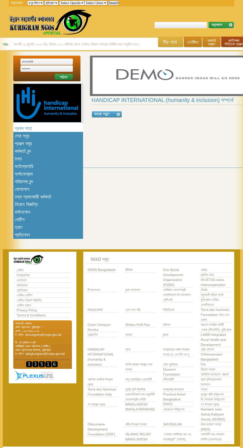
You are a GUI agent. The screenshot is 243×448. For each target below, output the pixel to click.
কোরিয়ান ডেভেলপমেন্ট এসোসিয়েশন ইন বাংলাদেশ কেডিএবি (177, 295)
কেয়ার (204, 270)
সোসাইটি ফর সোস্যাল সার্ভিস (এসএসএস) (212, 437)
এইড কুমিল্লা (170, 364)
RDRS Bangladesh (102, 270)
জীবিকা (129, 270)
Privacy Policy (27, 310)
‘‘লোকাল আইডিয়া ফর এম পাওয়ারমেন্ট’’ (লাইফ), (177, 437)
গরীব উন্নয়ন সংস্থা (136, 424)
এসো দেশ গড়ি (133, 310)
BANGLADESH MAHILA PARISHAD (140, 407)
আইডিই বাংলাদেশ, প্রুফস (215, 374)
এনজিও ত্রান (24, 305)
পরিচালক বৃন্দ (24, 181)
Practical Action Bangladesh (174, 397)
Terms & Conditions (31, 315)
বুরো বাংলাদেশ (132, 290)
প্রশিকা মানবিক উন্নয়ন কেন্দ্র (100, 382)
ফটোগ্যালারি (24, 166)
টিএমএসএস (94, 290)
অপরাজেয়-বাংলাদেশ (173, 389)
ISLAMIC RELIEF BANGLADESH (138, 437)
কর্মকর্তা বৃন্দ (23, 151)
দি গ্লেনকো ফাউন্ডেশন (212, 399)
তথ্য (18, 158)
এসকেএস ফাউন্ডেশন (173, 409)
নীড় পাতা (170, 42)
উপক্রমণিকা (23, 275)
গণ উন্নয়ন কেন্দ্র (210, 404)
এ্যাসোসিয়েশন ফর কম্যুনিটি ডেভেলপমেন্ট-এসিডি (140, 397)
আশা (128, 349)
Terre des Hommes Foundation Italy (102, 392)
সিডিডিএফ (168, 310)
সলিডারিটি (168, 379)
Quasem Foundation (171, 372)
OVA (204, 290)
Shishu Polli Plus (137, 325)
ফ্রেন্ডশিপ (93, 335)
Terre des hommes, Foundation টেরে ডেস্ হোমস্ (215, 315)
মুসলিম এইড (207, 275)
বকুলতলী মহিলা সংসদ (212, 295)
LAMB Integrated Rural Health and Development (213, 340)
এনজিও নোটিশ (24, 295)
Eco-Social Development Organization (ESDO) (173, 277)
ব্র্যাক (165, 335)
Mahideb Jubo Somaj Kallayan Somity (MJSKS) (213, 414)
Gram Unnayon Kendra (99, 327)
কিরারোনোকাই (95, 310)
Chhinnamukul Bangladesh (211, 357)
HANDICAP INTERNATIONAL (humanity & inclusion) (101, 357)
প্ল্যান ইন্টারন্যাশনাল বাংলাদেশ (211, 382)
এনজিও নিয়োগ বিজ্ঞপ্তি (29, 300)
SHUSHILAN (172, 424)
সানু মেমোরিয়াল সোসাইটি (138, 379)
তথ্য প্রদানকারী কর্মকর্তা (33, 196)
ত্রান (18, 227)
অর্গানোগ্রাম (24, 174)
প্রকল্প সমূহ (23, 143)
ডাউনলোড (22, 212)
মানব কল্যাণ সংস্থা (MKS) (211, 427)
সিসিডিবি (168, 404)
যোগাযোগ (22, 189)
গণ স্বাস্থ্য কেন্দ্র (96, 404)
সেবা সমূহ (22, 136)
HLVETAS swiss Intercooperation (213, 282)
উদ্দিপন (166, 325)
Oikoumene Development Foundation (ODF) (101, 429)
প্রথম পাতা (23, 128)
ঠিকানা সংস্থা (208, 369)
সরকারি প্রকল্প (211, 42)
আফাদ (128, 335)
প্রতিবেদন (22, 234)
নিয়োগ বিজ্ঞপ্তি (26, 204)
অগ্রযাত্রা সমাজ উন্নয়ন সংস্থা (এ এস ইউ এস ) (176, 352)
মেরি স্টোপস (207, 349)
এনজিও (193, 42)
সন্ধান (204, 389)
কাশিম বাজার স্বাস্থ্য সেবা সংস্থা (138, 367)
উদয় (203, 364)
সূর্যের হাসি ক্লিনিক (135, 389)
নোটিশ (19, 219)
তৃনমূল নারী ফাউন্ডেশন (212, 394)
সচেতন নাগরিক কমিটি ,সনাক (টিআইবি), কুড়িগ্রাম (216, 327)
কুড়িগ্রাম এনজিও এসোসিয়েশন (210, 302)
